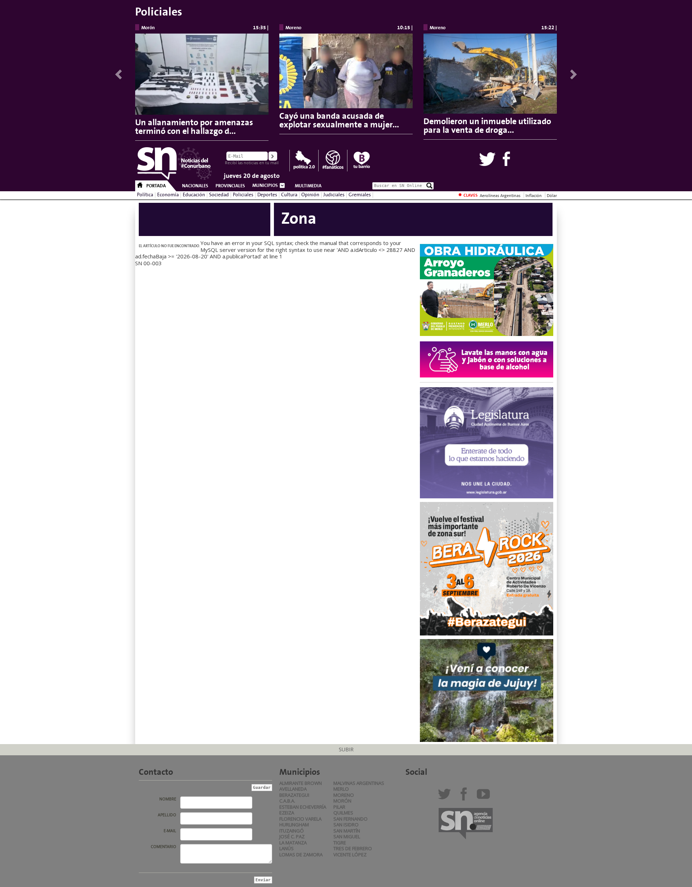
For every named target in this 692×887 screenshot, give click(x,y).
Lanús (286, 848)
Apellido (167, 814)
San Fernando (350, 819)
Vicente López (350, 854)
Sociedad (219, 194)
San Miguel (346, 836)
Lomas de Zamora (301, 854)
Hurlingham (294, 824)
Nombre (167, 798)
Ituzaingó (291, 830)
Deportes (267, 194)
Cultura (289, 194)
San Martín (346, 830)
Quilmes (343, 812)
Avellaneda (293, 789)
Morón (342, 801)
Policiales (243, 194)
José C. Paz (292, 836)
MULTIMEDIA (308, 185)
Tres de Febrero (352, 848)
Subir (346, 749)
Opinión (310, 194)
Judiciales (334, 194)
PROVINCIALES (230, 185)
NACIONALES (195, 185)
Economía (168, 194)
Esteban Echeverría (302, 807)
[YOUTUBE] (485, 797)
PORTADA (156, 185)
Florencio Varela (300, 819)
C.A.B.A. (287, 801)
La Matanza (293, 842)
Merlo (341, 789)
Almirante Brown (300, 783)
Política (145, 194)
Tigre (339, 842)
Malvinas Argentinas (358, 783)
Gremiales (360, 194)
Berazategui (294, 795)
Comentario (163, 846)
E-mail (170, 830)
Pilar (339, 807)
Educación (194, 194)
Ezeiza (286, 812)
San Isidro (346, 824)
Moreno (343, 795)
